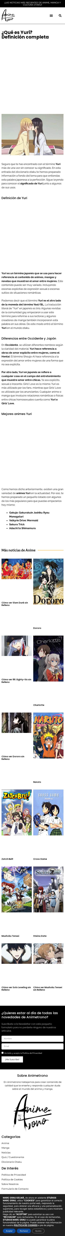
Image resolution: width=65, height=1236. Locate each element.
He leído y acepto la (23, 1053)
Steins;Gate (40, 935)
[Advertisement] (32, 75)
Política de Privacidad (32, 1053)
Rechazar (24, 1231)
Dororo (37, 628)
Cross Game (40, 859)
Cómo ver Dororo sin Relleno (13, 758)
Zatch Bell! (7, 859)
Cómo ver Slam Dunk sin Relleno (15, 604)
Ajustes (38, 1231)
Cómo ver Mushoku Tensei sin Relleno (47, 988)
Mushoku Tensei (10, 935)
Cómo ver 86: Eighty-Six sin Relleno (16, 681)
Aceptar (9, 1231)
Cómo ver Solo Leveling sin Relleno (16, 988)
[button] (51, 15)
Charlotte (38, 705)
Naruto (37, 782)
